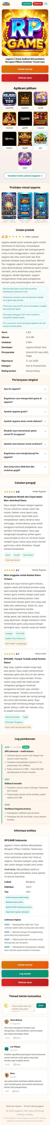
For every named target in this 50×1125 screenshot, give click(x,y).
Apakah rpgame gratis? (16, 411)
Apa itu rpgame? (12, 388)
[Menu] (46, 3)
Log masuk (27, 4)
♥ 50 (7, 1091)
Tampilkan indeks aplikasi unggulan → (25, 176)
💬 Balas (17, 1038)
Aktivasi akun (25, 77)
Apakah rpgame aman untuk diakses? (23, 421)
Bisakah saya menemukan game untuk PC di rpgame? (20, 432)
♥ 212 (7, 1038)
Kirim (41, 1005)
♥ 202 (7, 1065)
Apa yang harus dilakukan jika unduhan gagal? (19, 468)
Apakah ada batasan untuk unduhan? (23, 443)
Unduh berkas (25, 69)
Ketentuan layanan (14, 1106)
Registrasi (37, 4)
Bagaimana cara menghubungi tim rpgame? (21, 455)
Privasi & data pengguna (34, 1106)
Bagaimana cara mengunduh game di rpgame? (23, 400)
